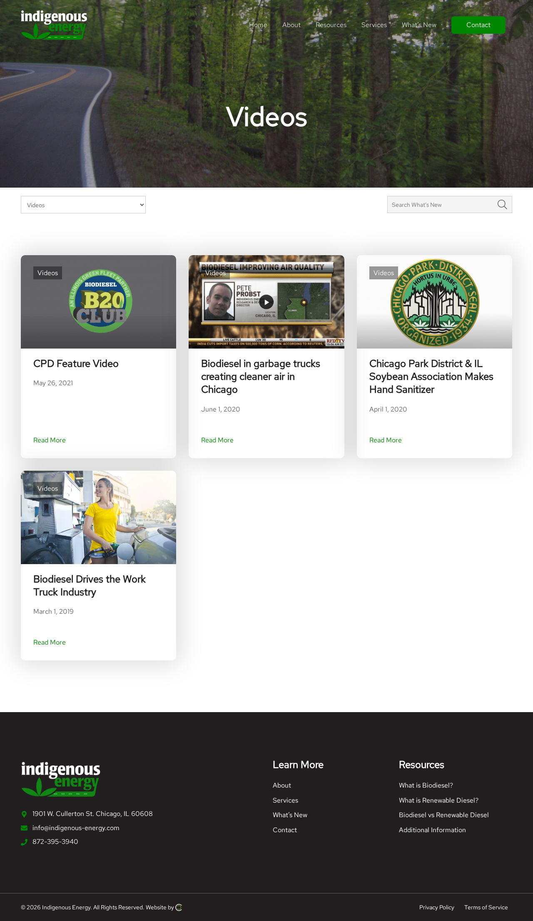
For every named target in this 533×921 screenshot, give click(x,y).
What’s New (290, 815)
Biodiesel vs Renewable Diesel (444, 815)
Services (285, 800)
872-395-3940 (55, 841)
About (282, 785)
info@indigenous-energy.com (76, 827)
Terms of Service (486, 907)
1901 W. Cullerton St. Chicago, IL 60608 (92, 813)
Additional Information (432, 830)
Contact (285, 830)
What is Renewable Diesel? (438, 800)
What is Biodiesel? (426, 785)
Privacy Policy (436, 907)
